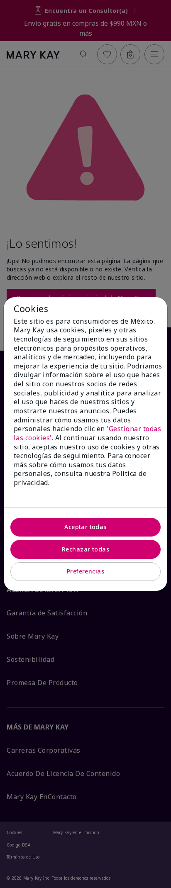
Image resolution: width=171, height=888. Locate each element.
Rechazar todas (85, 549)
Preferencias (85, 571)
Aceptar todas (85, 527)
